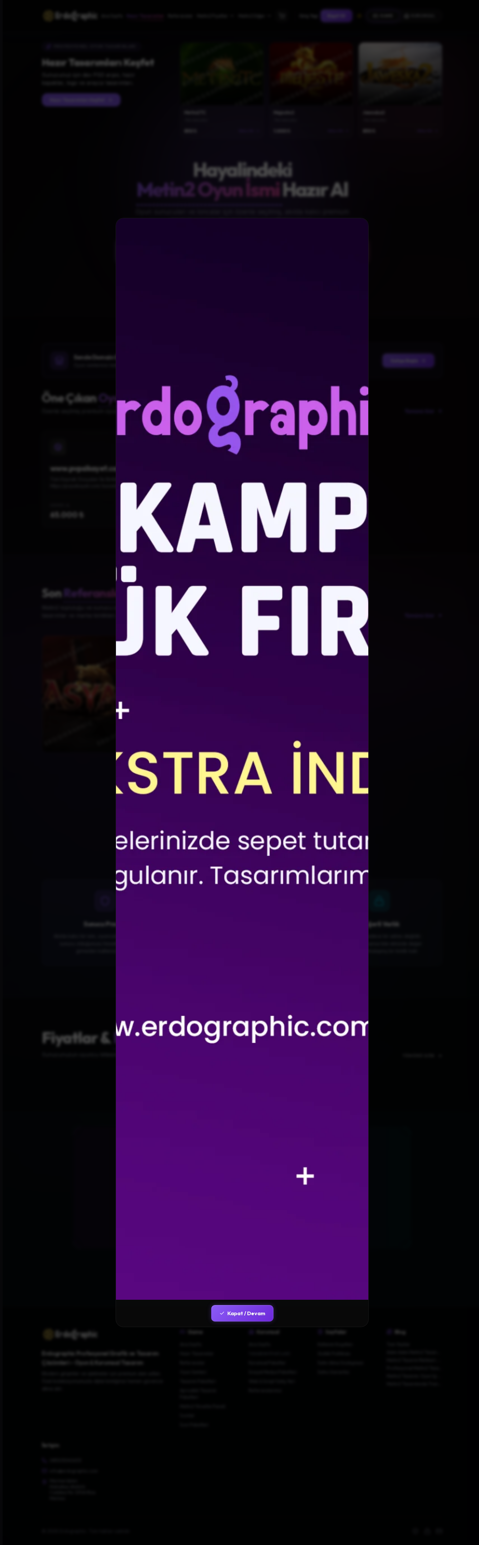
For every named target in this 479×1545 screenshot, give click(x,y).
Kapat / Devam (246, 1313)
